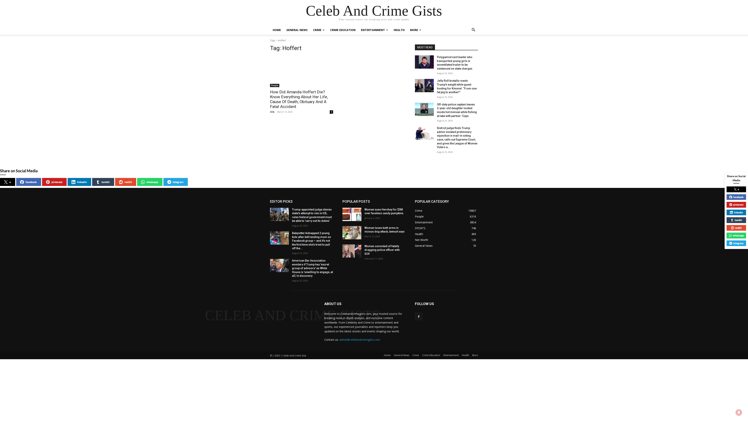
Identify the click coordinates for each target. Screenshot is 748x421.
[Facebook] (419, 316)
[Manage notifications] (739, 412)
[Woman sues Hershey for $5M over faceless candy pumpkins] (351, 214)
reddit (128, 182)
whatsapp (152, 182)
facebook (31, 182)
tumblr (105, 182)
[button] (473, 30)
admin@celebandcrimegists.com (359, 339)
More (414, 30)
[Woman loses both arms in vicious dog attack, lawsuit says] (351, 232)
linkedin (82, 182)
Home (277, 30)
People (274, 85)
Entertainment (373, 30)
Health (399, 30)
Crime (317, 30)
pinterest (56, 182)
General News (297, 30)
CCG (272, 111)
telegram (178, 182)
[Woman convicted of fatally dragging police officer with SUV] (351, 251)
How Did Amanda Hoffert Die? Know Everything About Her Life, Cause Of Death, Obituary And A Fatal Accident (299, 99)
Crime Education (342, 30)
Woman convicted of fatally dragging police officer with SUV (382, 250)
